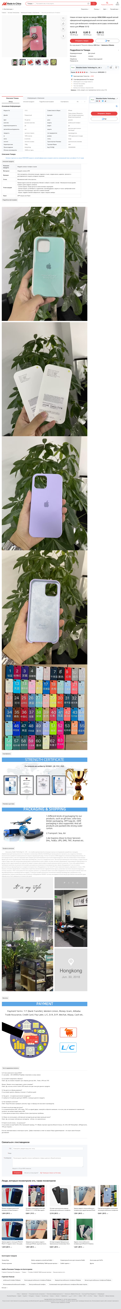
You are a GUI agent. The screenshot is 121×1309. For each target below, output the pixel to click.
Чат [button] (108, 41)
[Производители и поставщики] (11, 3)
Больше (4, 1287)
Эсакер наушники (7, 1263)
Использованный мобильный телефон (14, 1284)
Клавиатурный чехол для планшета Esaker (72, 1260)
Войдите (73, 90)
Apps (104, 9)
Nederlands (64, 1296)
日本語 (80, 1296)
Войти (117, 4)
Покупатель (84, 9)
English (19, 1296)
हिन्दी (85, 1296)
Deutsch (58, 1296)
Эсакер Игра (5, 1260)
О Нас (18, 1294)
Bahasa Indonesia (110, 1296)
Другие (92, 1263)
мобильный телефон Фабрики (12, 1280)
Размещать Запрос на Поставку (50, 1173)
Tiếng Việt (101, 1296)
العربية (70, 1296)
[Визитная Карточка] (116, 106)
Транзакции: (98, 72)
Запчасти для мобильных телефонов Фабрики (98, 1280)
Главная (4, 12)
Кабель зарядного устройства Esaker (41, 1260)
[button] (81, 101)
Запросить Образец (107, 45)
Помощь (96, 9)
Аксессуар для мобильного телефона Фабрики (37, 1280)
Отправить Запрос (81, 41)
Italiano (52, 1296)
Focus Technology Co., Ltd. (59, 1299)
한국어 (75, 1296)
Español (25, 1296)
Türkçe (95, 1296)
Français (38, 1296)
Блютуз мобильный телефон (37, 1284)
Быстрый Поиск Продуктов (89, 1294)
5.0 (97, 101)
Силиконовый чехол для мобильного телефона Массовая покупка (68, 1284)
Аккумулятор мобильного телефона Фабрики (68, 1280)
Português (31, 1296)
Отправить (17, 1173)
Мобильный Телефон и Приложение (30, 12)
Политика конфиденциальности (55, 1294)
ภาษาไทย (89, 1296)
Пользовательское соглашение (37, 1294)
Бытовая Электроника (13, 12)
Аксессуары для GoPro (96, 1260)
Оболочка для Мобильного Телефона (50, 12)
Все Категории (8, 9)
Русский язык (45, 1296)
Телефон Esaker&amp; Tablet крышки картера (44, 1263)
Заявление (24, 1294)
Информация (101, 1294)
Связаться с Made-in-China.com (72, 1294)
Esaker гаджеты (64, 1263)
